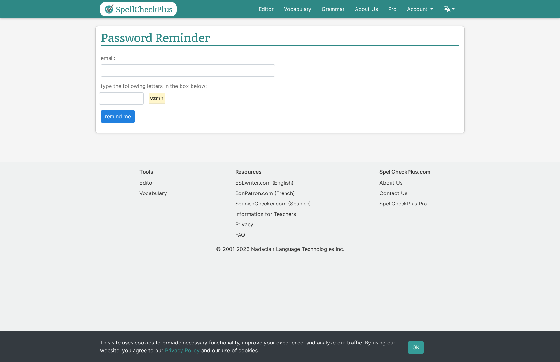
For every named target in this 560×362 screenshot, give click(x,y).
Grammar (333, 9)
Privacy (244, 224)
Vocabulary (297, 9)
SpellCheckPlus (144, 9)
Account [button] (418, 9)
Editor (266, 9)
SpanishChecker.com (260, 203)
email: (108, 58)
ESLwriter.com (253, 183)
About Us (366, 9)
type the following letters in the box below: (154, 86)
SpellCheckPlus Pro (403, 203)
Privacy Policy (182, 350)
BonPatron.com (254, 193)
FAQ (240, 234)
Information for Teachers (265, 214)
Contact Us (393, 193)
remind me (118, 116)
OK (415, 347)
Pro (392, 9)
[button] (449, 9)
